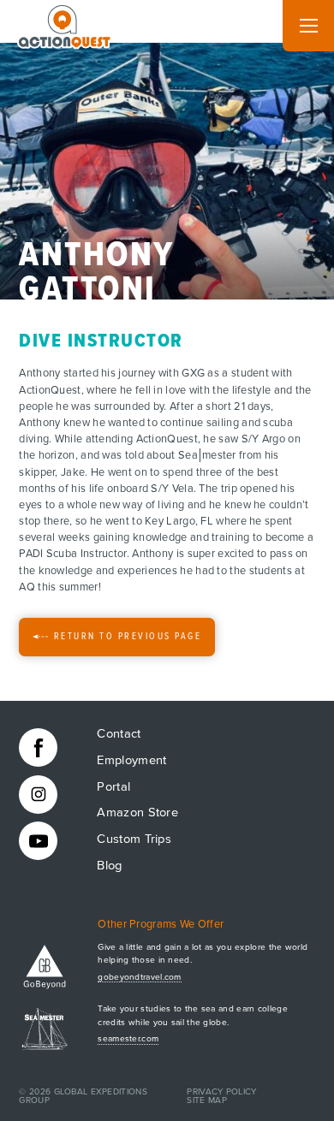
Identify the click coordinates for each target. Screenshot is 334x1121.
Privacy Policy (221, 1092)
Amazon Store (137, 812)
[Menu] (308, 25)
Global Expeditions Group (83, 1096)
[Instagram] (38, 794)
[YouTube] (38, 840)
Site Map (206, 1100)
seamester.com (128, 1039)
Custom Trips (134, 839)
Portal (113, 787)
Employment (131, 760)
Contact (118, 734)
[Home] (65, 23)
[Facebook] (38, 747)
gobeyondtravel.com (139, 977)
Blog (109, 865)
